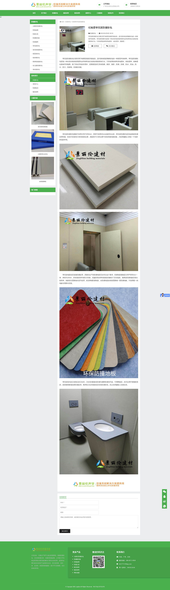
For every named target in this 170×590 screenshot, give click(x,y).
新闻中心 (88, 13)
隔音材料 (66, 13)
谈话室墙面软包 (37, 50)
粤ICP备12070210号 (99, 586)
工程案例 (99, 13)
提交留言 (65, 531)
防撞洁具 (35, 34)
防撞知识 (35, 88)
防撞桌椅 (35, 30)
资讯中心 (35, 84)
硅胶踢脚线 (42, 181)
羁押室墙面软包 (37, 61)
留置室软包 (36, 54)
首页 (34, 13)
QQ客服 (96, 46)
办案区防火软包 (43, 154)
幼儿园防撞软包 (37, 65)
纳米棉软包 (36, 57)
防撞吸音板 (36, 38)
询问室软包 (36, 69)
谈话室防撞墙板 (43, 126)
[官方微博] (164, 501)
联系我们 (121, 13)
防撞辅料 (35, 42)
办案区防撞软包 (37, 26)
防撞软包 (55, 13)
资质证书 (110, 13)
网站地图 (76, 572)
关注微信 (111, 46)
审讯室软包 (36, 46)
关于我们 (44, 13)
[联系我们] (164, 496)
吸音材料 (77, 13)
